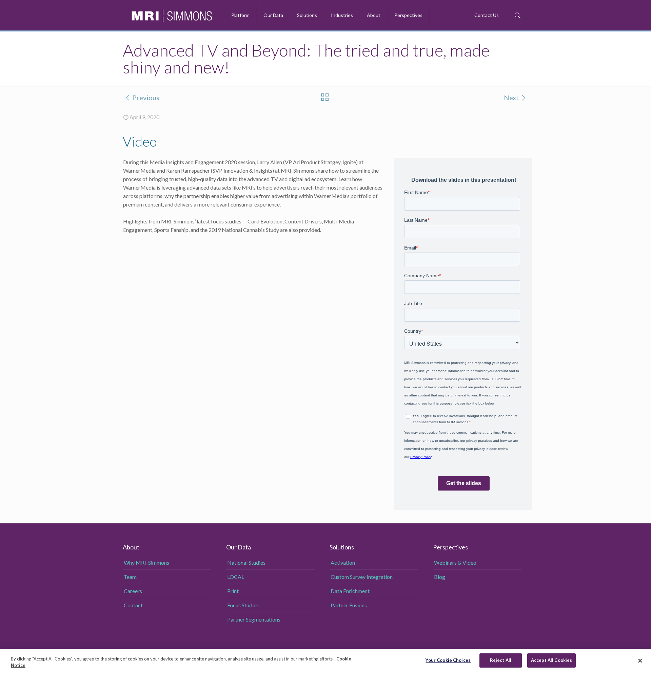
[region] (325, 661)
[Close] (640, 660)
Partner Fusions (349, 605)
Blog (439, 576)
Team (130, 576)
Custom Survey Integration (362, 576)
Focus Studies (243, 605)
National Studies (246, 562)
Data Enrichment (350, 591)
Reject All (500, 660)
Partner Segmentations (253, 619)
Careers (133, 591)
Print (233, 591)
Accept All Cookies (551, 660)
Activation (343, 562)
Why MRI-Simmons (146, 562)
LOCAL (235, 576)
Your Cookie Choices (448, 660)
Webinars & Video (455, 562)
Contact (133, 605)
